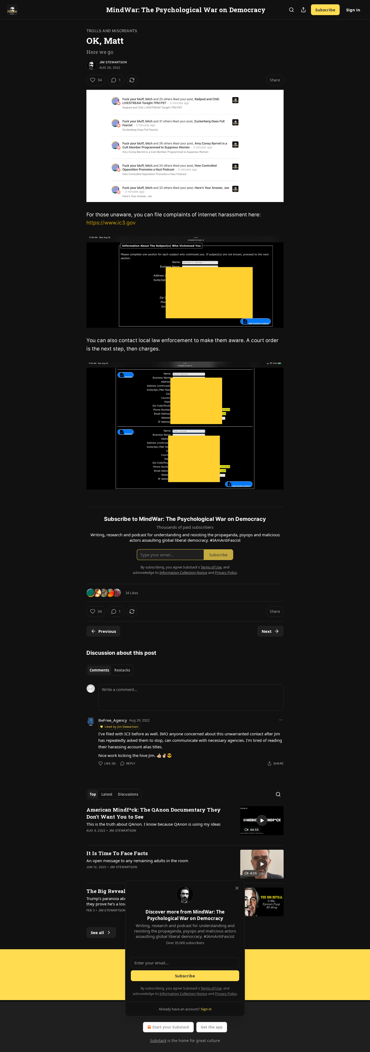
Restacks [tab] (122, 670)
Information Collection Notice (183, 993)
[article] (185, 823)
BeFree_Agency (112, 720)
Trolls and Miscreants (111, 30)
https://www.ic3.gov (111, 223)
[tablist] (109, 670)
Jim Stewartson (113, 62)
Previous (107, 631)
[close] (237, 888)
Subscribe (325, 9)
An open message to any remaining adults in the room (137, 860)
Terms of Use (211, 988)
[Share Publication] (303, 9)
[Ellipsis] (281, 720)
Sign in (353, 9)
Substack (158, 1040)
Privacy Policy (226, 993)
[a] (262, 820)
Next (267, 631)
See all (97, 932)
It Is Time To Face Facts (117, 853)
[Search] (291, 9)
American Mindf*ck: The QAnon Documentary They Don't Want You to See (153, 813)
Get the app (212, 1027)
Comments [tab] (99, 670)
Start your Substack (170, 1027)
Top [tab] (93, 794)
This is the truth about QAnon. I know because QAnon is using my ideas (153, 824)
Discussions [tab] (128, 794)
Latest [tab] (106, 794)
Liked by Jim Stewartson (121, 727)
